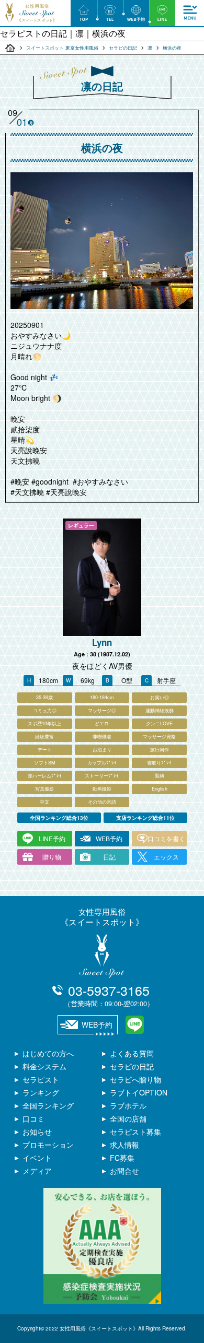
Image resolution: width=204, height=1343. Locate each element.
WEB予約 (109, 838)
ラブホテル (128, 1105)
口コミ (33, 1118)
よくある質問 (132, 1053)
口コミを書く (166, 838)
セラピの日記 (123, 47)
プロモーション (48, 1144)
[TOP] (84, 13)
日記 (109, 856)
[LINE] (162, 13)
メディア (37, 1170)
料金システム (44, 1066)
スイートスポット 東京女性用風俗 (62, 47)
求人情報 (124, 1144)
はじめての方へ (48, 1053)
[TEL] (110, 13)
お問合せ (124, 1170)
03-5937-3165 (109, 994)
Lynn (102, 642)
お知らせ (37, 1131)
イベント (37, 1157)
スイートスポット (10, 48)
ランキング (40, 1092)
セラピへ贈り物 (135, 1079)
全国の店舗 (128, 1118)
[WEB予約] (136, 13)
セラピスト (40, 1079)
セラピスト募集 (135, 1131)
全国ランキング (48, 1105)
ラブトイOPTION (138, 1092)
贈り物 (51, 856)
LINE (135, 1025)
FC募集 (122, 1157)
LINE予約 (52, 838)
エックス (166, 856)
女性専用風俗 (102, 916)
